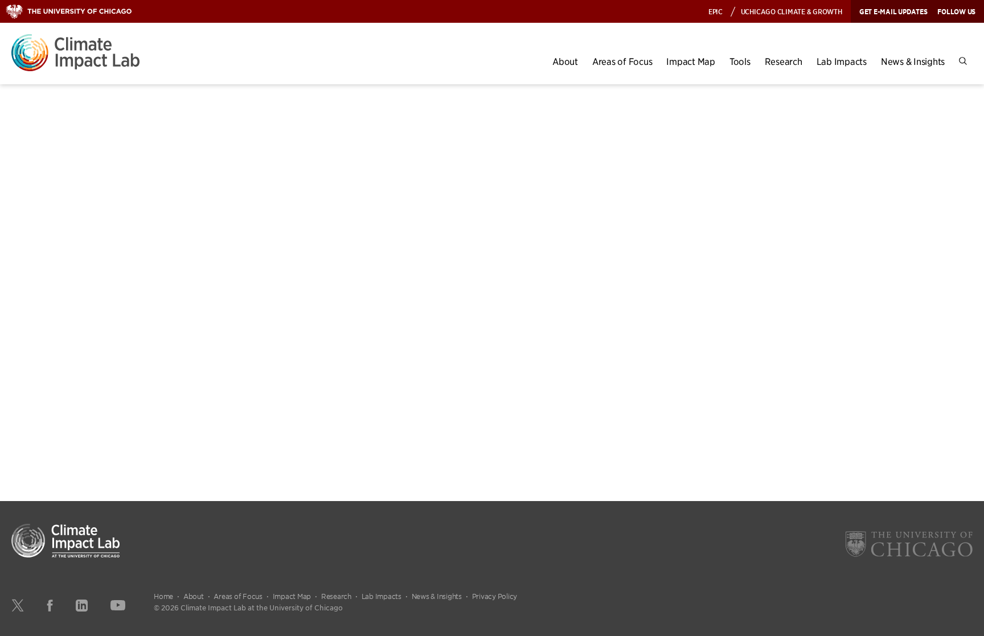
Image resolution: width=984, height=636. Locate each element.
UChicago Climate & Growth (791, 11)
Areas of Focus (622, 61)
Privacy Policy (495, 596)
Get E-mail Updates (893, 11)
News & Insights (913, 61)
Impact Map (690, 61)
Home (163, 596)
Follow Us (956, 11)
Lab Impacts (842, 61)
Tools (740, 61)
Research (783, 61)
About (565, 61)
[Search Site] (963, 61)
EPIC (715, 11)
